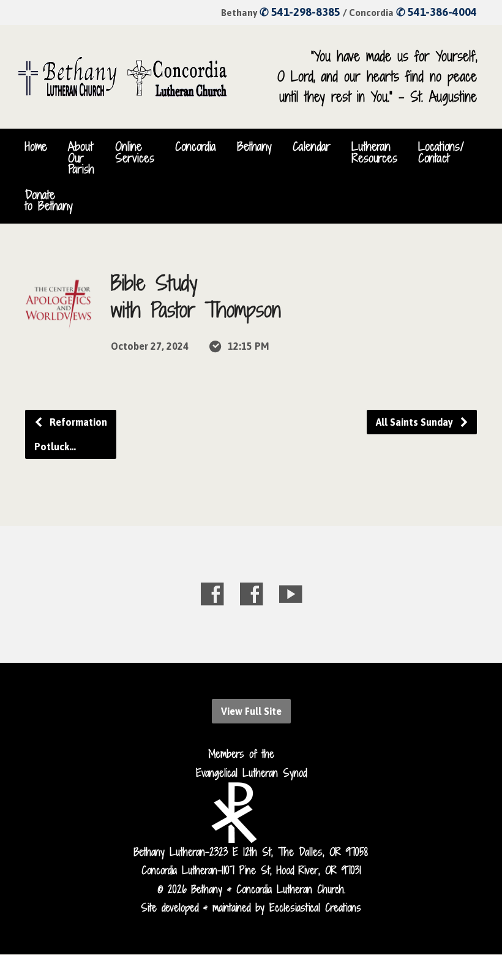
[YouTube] (290, 594)
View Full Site (251, 711)
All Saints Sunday (415, 422)
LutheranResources (374, 152)
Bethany (254, 146)
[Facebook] (212, 594)
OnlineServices (134, 152)
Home (36, 146)
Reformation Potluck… (70, 434)
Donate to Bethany (49, 200)
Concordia (195, 146)
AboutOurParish (81, 158)
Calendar (312, 146)
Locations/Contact (441, 152)
